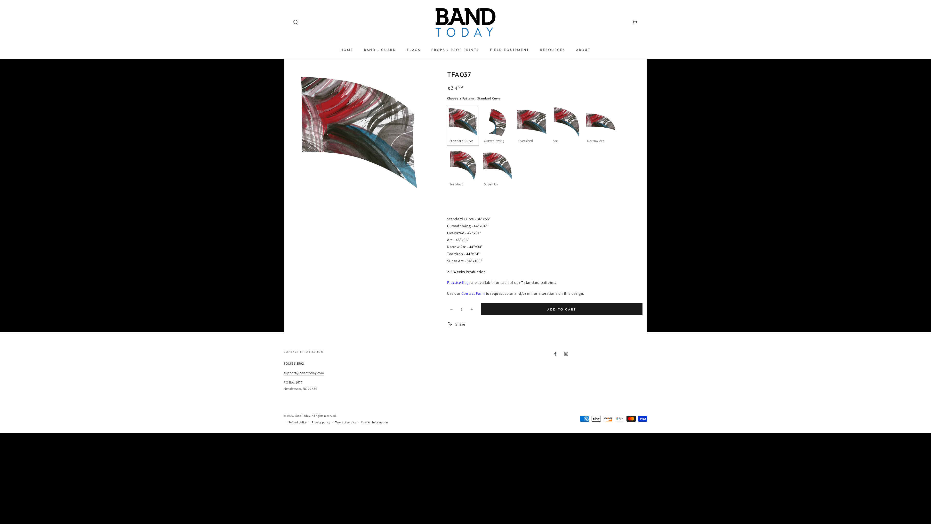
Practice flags (458, 282)
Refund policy (298, 422)
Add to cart (561, 309)
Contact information (374, 422)
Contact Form (473, 293)
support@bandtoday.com (304, 373)
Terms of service (345, 422)
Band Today (302, 416)
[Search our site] (286, 22)
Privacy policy (321, 422)
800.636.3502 (294, 363)
